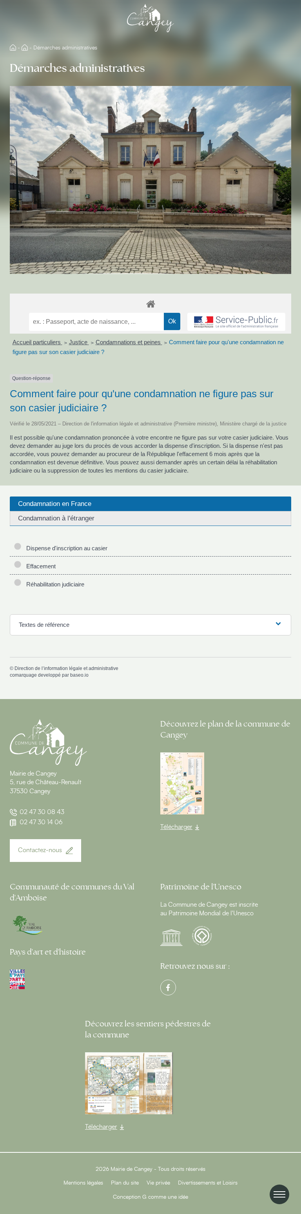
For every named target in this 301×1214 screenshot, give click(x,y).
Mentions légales (83, 1183)
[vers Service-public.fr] (236, 322)
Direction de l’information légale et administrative (66, 668)
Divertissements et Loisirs (208, 1183)
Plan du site (125, 1183)
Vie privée (158, 1183)
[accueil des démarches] (150, 303)
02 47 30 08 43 (42, 812)
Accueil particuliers (37, 342)
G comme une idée (165, 1197)
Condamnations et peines (129, 342)
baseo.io (79, 675)
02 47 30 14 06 (41, 822)
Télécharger (176, 827)
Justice (79, 342)
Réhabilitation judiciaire (53, 584)
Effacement (39, 566)
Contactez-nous (40, 850)
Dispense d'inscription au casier (65, 548)
